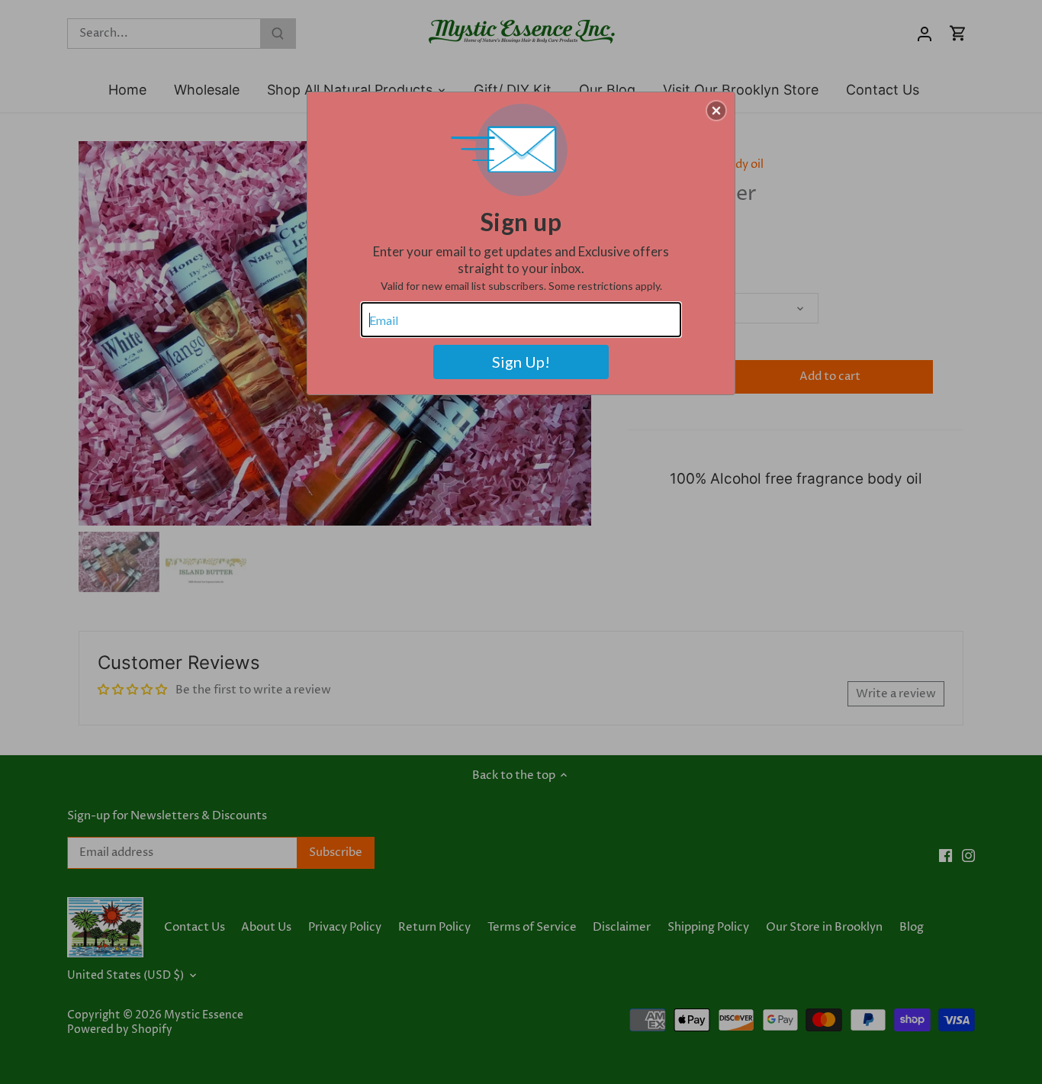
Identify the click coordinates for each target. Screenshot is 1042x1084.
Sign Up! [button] (521, 361)
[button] (716, 110)
